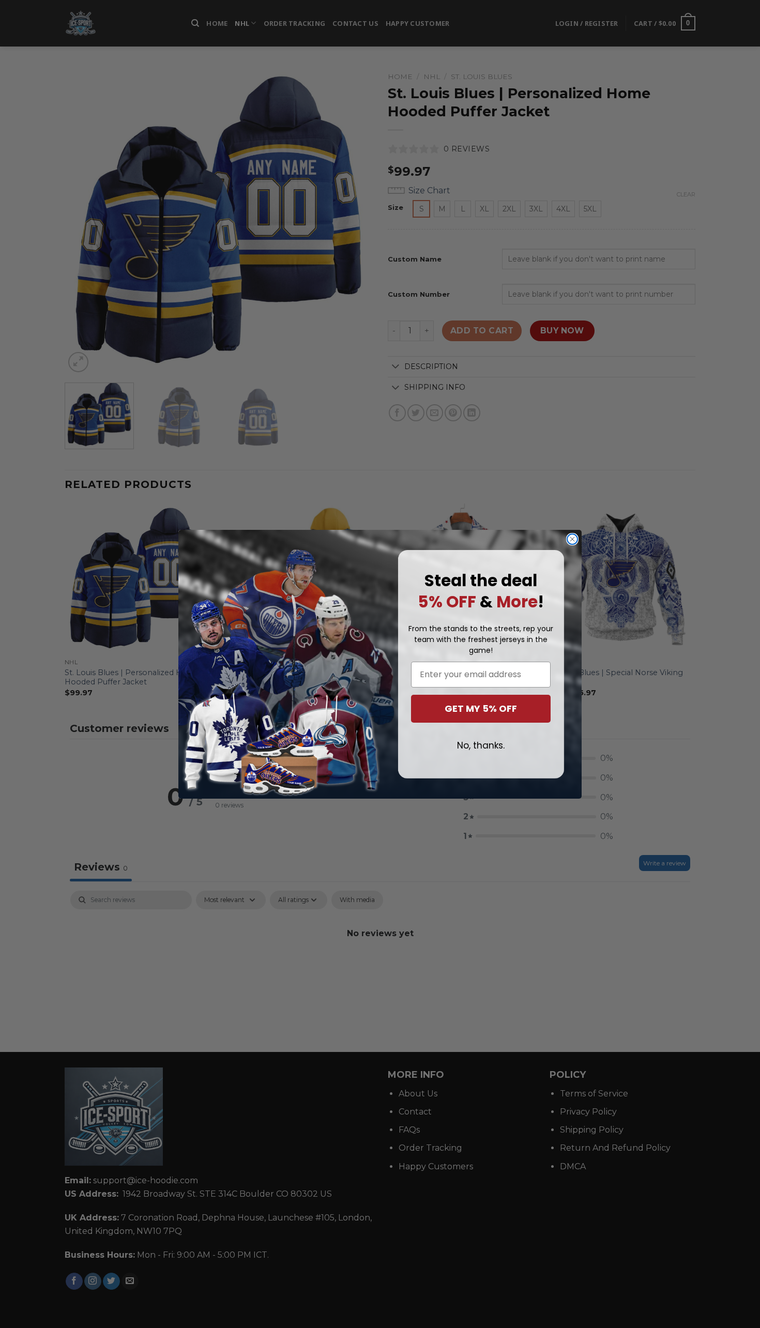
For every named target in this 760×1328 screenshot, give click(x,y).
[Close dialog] (572, 539)
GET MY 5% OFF (481, 708)
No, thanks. (481, 745)
